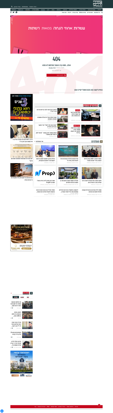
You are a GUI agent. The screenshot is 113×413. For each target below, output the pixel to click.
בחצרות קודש (91, 9)
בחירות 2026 (82, 12)
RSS (48, 406)
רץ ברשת (20, 9)
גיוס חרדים (90, 12)
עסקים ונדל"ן (35, 9)
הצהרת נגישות (41, 406)
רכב (48, 9)
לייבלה (69, 12)
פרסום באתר (70, 406)
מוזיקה (65, 9)
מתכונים (28, 9)
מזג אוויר (64, 12)
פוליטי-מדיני (82, 9)
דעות (53, 9)
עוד (35, 406)
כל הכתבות (97, 12)
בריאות (58, 9)
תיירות (43, 9)
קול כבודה (75, 12)
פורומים (14, 9)
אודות (76, 406)
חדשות (99, 9)
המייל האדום (17, 7)
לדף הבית (52, 68)
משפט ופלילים (73, 9)
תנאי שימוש (54, 406)
